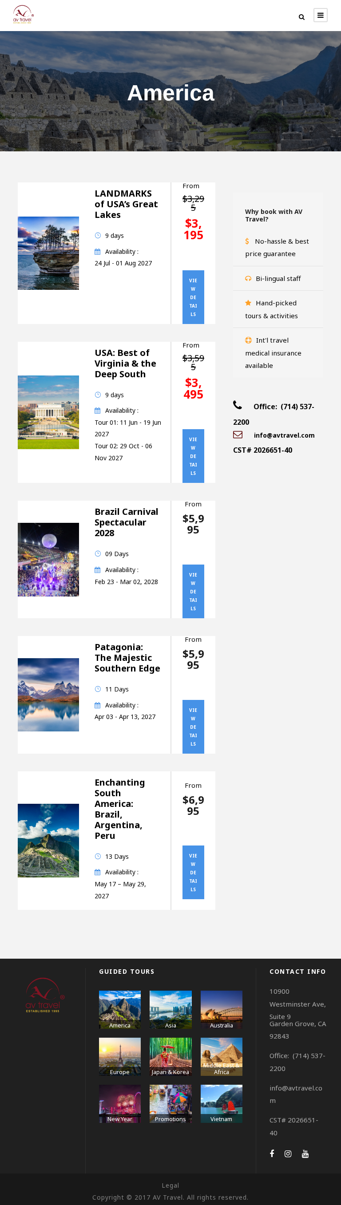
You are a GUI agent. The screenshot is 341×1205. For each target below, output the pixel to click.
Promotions (170, 1119)
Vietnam (221, 1119)
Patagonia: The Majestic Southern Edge (127, 657)
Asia (170, 1025)
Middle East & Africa (221, 1068)
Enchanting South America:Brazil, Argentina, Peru (120, 809)
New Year (119, 1119)
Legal (170, 1185)
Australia (221, 1025)
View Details (193, 297)
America (120, 1025)
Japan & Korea (170, 1072)
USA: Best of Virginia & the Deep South (125, 363)
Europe (120, 1072)
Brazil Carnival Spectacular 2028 (127, 522)
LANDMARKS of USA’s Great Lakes (126, 204)
